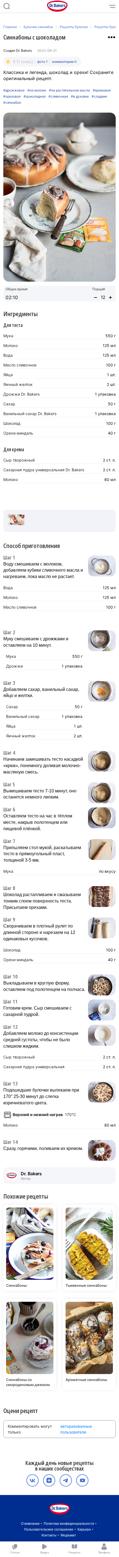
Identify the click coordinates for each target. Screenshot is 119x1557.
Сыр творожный (19, 460)
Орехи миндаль (18, 433)
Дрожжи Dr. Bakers (21, 394)
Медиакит (68, 1535)
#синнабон (12, 102)
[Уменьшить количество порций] (95, 297)
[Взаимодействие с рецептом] (111, 37)
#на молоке (36, 90)
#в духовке (80, 96)
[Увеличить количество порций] (110, 297)
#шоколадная (35, 96)
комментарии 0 (64, 61)
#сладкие (99, 96)
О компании (30, 1524)
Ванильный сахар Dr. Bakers (29, 413)
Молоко (10, 345)
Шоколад (11, 423)
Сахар (9, 403)
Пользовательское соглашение (48, 1529)
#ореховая (12, 96)
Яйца (8, 374)
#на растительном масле (69, 90)
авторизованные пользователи (76, 1429)
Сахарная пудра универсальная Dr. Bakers (43, 469)
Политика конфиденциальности (69, 1524)
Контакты (49, 1535)
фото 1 (42, 61)
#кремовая (102, 90)
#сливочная (58, 96)
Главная (10, 27)
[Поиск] (6, 6)
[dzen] (49, 1480)
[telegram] (66, 1480)
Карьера (84, 1529)
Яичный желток (18, 384)
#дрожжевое (14, 90)
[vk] (32, 1480)
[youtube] (82, 1480)
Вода (8, 355)
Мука (8, 335)
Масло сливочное (20, 365)
